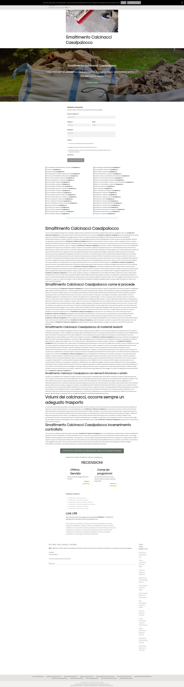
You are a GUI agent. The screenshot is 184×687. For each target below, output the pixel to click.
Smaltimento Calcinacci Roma (77, 498)
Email (94, 122)
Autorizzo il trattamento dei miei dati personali (81, 143)
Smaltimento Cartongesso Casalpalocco (87, 531)
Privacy (70, 140)
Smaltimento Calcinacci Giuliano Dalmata (81, 502)
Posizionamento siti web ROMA (90, 685)
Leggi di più (134, 2)
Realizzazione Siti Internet (76, 685)
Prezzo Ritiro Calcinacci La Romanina (142, 648)
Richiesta (70, 130)
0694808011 (54, 554)
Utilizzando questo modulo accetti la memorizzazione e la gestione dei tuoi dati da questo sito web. (90, 151)
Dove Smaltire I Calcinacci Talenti (143, 587)
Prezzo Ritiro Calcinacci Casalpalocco (86, 527)
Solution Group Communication (106, 685)
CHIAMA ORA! (92, 83)
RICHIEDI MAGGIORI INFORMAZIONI (60, 558)
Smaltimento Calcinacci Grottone (78, 506)
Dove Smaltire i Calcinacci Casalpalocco (86, 534)
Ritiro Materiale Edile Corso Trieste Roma (143, 595)
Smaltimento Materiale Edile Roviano (143, 580)
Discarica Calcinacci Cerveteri (142, 613)
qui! (96, 147)
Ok (123, 2)
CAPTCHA (70, 155)
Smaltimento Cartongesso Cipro (142, 554)
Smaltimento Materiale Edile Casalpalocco (87, 529)
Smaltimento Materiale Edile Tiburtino (143, 640)
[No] (182, 2)
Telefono (70, 122)
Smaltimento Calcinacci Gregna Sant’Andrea (82, 504)
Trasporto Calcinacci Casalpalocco (91, 525)
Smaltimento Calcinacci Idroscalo (78, 508)
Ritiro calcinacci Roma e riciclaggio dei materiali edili (81, 517)
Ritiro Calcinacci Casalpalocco (75, 523)
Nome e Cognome (73, 114)
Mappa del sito (101, 683)
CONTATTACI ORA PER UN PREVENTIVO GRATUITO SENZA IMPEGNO (92, 451)
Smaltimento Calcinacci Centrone (78, 500)
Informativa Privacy (79, 683)
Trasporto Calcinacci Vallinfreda (142, 572)
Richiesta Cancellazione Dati (91, 683)
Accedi (107, 683)
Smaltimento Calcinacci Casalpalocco (95, 523)
